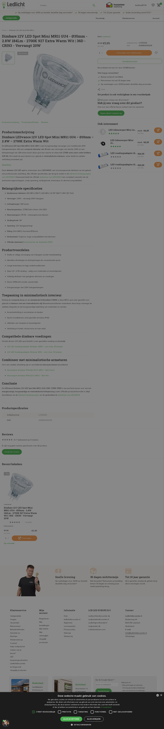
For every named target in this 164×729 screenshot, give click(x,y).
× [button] (161, 695)
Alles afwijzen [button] (94, 719)
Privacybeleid (106, 707)
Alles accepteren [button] (71, 719)
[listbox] (157, 695)
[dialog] (82, 710)
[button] (82, 724)
